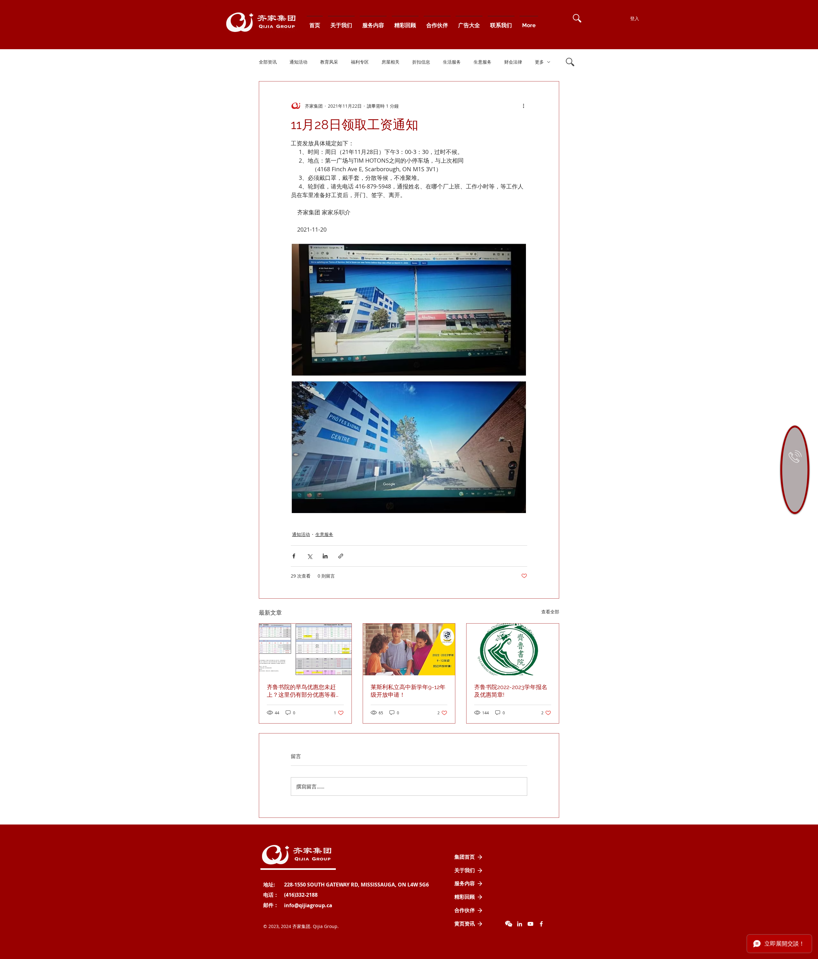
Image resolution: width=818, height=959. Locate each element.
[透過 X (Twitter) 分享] (309, 556)
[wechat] (508, 923)
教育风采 (329, 62)
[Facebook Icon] (541, 923)
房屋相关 (390, 62)
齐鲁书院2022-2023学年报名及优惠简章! (510, 691)
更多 (539, 62)
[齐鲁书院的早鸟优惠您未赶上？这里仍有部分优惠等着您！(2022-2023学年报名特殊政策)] (305, 649)
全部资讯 (268, 62)
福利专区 (360, 62)
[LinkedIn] (519, 923)
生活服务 (452, 62)
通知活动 (298, 62)
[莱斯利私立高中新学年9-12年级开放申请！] (409, 649)
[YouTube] (530, 923)
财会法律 (513, 62)
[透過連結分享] (341, 556)
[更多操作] (523, 106)
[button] (577, 18)
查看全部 (550, 612)
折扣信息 (421, 62)
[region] (794, 470)
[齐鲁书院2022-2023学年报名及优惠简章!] (513, 649)
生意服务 (482, 62)
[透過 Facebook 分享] (294, 556)
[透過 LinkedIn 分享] (325, 556)
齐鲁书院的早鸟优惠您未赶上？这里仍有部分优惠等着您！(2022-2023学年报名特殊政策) (304, 691)
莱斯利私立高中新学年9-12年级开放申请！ (408, 691)
